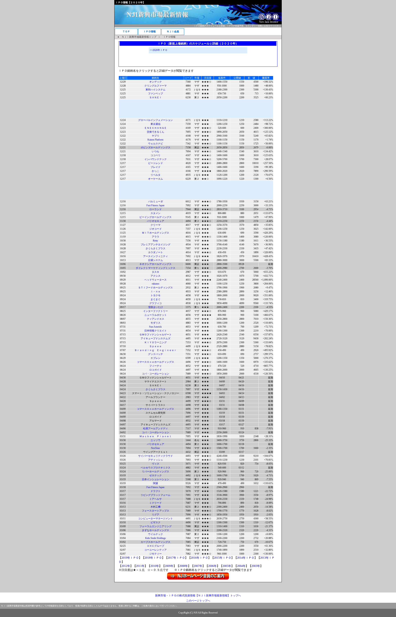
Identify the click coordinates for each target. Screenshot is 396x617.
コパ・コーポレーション (155, 373)
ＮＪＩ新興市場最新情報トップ (139, 36)
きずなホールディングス (155, 530)
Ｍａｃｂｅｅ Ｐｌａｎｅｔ (155, 436)
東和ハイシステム (155, 89)
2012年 (125, 566)
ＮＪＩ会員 (173, 31)
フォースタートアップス (155, 510)
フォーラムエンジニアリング (155, 526)
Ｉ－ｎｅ (155, 291)
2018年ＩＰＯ (153, 557)
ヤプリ (155, 135)
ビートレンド (155, 163)
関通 (155, 483)
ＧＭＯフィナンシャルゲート (155, 334)
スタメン (155, 213)
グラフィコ (155, 303)
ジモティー (155, 553)
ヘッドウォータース (155, 279)
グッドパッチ (155, 354)
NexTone (155, 448)
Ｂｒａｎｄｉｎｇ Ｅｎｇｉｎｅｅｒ (155, 350)
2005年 (227, 566)
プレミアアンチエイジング (155, 244)
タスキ (155, 271)
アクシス (155, 275)
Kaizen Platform (155, 139)
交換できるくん (155, 131)
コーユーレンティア (155, 549)
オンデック (155, 81)
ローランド (155, 209)
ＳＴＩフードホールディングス (155, 287)
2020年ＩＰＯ (160, 50)
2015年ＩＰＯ (222, 557)
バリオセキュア (155, 221)
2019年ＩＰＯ (130, 557)
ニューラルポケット (155, 315)
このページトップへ (198, 600)
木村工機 (155, 506)
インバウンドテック (155, 159)
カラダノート (155, 252)
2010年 (154, 566)
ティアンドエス (155, 318)
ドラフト (155, 491)
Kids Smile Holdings (155, 538)
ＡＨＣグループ (155, 545)
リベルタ (155, 174)
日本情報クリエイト (155, 330)
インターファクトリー (155, 311)
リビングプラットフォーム (155, 495)
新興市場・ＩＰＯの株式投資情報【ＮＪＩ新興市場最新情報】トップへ (198, 595)
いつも (155, 151)
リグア (155, 514)
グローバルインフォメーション (155, 120)
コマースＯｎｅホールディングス (155, 362)
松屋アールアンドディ (155, 428)
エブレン (155, 358)
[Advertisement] (198, 59)
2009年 (169, 566)
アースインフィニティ (155, 256)
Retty (155, 240)
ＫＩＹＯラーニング (155, 342)
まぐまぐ (155, 299)
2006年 (212, 566)
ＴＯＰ (126, 31)
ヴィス (155, 463)
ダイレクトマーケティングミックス (155, 268)
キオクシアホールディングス (155, 264)
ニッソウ (155, 440)
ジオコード (155, 228)
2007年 (198, 566)
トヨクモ (155, 295)
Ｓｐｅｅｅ (155, 346)
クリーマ (155, 225)
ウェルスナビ (155, 143)
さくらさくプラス (155, 248)
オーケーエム (155, 178)
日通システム (155, 260)
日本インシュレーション (155, 479)
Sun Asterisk (155, 326)
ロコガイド (155, 369)
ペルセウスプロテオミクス (155, 467)
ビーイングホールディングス (155, 217)
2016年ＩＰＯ (199, 557)
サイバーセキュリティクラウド (155, 455)
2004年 (241, 566)
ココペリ (155, 155)
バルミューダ (155, 201)
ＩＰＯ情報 (149, 31)
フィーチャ (155, 365)
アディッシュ (155, 459)
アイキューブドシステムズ (155, 338)
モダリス (155, 322)
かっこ (155, 171)
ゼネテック (155, 475)
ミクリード (155, 502)
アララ (155, 236)
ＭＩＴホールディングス (155, 232)
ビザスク (155, 522)
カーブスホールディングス (155, 542)
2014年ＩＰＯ (245, 557)
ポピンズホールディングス (155, 147)
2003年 (255, 566)
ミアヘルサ (155, 499)
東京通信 (155, 124)
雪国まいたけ (155, 307)
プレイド (155, 167)
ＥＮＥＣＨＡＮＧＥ (155, 127)
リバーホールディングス (155, 471)
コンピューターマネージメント (155, 518)
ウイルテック (155, 534)
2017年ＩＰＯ (176, 557)
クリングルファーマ (155, 85)
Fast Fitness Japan (155, 205)
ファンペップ (155, 93)
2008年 (183, 566)
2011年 (140, 566)
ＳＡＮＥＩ (155, 97)
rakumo (155, 283)
